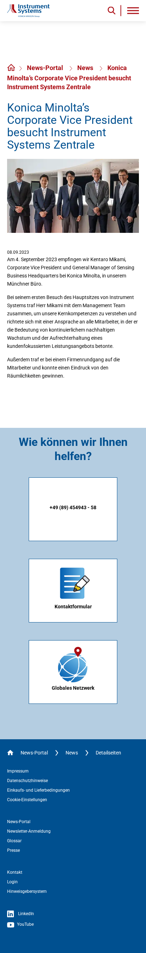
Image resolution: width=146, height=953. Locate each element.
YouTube (25, 924)
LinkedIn (25, 913)
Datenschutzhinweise (27, 780)
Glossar (14, 840)
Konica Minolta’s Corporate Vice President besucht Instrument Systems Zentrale (69, 77)
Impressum (18, 771)
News (86, 67)
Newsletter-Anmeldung (29, 831)
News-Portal (45, 67)
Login (12, 881)
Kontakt (14, 872)
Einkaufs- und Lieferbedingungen (38, 790)
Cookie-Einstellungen (27, 799)
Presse (13, 850)
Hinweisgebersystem (27, 891)
